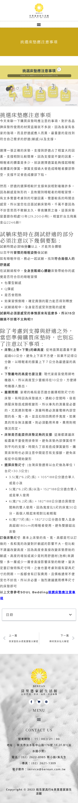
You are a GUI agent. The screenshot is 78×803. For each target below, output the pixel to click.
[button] (39, 24)
